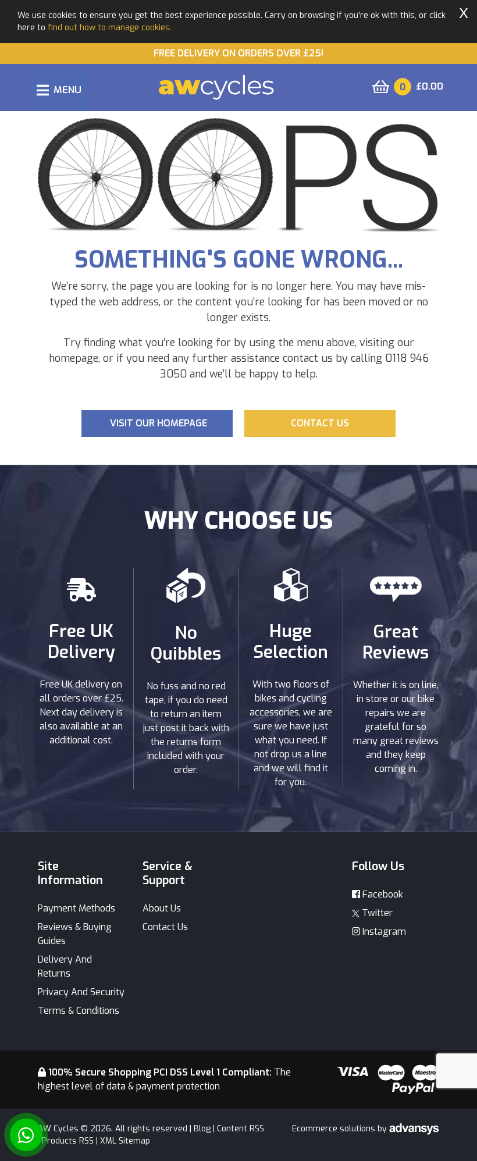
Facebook (381, 894)
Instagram (383, 931)
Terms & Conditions (78, 1011)
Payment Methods (76, 908)
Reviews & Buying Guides (75, 934)
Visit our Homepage (158, 423)
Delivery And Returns (65, 966)
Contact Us (165, 927)
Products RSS (68, 1140)
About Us (162, 908)
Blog (202, 1128)
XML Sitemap (125, 1140)
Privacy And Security (81, 992)
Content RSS (240, 1128)
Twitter (376, 913)
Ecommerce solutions (335, 1128)
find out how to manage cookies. (110, 27)
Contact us (320, 423)
